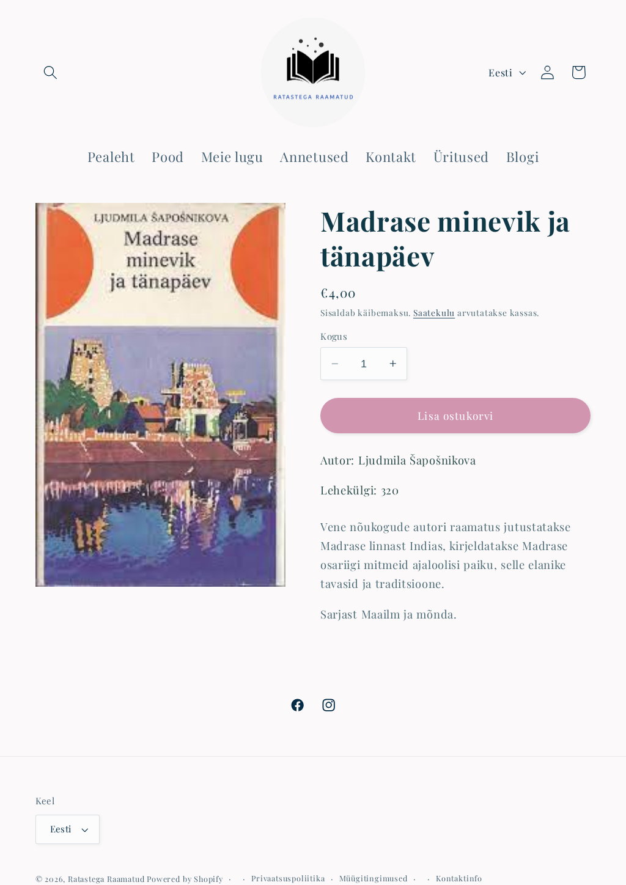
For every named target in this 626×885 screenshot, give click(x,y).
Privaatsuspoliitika (288, 878)
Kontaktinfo (459, 878)
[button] (51, 72)
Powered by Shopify (185, 878)
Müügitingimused (373, 878)
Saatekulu (434, 312)
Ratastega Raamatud (106, 878)
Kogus (333, 336)
